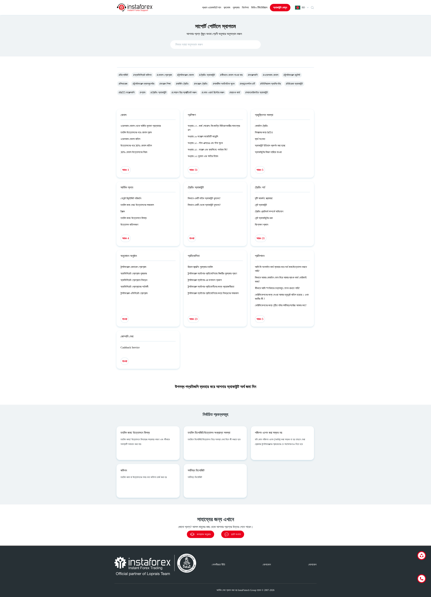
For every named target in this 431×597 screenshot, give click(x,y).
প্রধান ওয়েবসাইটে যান (211, 7)
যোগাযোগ (267, 564)
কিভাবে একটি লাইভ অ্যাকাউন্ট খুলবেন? (204, 198)
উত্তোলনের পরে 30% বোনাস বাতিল (136, 145)
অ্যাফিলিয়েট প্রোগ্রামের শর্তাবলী (134, 286)
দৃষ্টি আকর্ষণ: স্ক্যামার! (264, 198)
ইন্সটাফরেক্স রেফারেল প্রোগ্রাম (133, 266)
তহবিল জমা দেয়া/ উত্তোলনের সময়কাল (137, 204)
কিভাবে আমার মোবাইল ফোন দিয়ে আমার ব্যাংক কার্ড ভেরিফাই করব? (281, 279)
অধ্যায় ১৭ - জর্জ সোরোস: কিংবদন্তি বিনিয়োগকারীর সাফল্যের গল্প (214, 127)
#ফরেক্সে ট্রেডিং (201, 83)
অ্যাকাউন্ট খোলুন (280, 7)
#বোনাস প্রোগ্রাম (164, 74)
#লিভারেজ (123, 83)
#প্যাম (142, 92)
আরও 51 (193, 169)
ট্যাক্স (123, 211)
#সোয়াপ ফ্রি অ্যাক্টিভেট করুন (184, 92)
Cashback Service (130, 347)
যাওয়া (191, 238)
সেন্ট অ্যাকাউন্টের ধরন (264, 218)
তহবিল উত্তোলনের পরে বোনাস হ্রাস (136, 132)
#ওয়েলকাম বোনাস (270, 74)
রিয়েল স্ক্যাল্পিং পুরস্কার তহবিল (200, 266)
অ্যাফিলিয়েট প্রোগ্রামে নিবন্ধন (134, 280)
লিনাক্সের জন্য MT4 (264, 132)
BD (303, 7)
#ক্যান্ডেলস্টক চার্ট (247, 83)
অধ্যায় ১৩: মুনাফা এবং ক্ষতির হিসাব (203, 156)
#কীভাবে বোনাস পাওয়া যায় (231, 74)
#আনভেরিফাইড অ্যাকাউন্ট (256, 92)
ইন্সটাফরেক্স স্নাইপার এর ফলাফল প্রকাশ (205, 280)
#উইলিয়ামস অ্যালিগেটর (270, 83)
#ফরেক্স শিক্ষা (165, 83)
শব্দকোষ (227, 7)
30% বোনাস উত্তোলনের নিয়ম (134, 152)
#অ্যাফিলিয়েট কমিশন (142, 74)
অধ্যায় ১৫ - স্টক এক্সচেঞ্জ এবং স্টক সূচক (205, 143)
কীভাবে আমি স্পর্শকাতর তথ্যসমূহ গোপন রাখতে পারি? (277, 288)
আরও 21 (261, 238)
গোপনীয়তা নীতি (218, 564)
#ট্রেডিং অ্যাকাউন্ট (207, 74)
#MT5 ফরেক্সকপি (127, 92)
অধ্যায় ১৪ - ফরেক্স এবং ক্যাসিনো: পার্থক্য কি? (207, 149)
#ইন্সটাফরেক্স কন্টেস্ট (292, 74)
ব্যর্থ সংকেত (260, 139)
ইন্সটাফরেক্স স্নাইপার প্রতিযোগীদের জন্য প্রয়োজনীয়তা (211, 286)
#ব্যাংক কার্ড (234, 92)
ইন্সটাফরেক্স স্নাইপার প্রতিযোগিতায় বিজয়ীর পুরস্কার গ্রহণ (212, 273)
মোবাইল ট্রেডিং (261, 125)
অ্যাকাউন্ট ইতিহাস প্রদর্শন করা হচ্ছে (270, 145)
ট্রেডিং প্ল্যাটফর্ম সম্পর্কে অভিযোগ (269, 211)
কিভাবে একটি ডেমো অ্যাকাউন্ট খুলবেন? (204, 204)
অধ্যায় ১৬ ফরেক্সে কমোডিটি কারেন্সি (203, 136)
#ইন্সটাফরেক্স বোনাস (185, 74)
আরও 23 (193, 319)
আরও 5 (260, 169)
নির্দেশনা (245, 7)
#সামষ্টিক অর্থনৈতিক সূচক (224, 83)
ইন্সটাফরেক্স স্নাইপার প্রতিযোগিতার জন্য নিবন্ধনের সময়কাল (213, 293)
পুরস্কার (236, 7)
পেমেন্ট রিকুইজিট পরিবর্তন (131, 198)
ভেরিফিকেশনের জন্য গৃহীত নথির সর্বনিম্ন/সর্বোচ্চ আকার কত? (280, 305)
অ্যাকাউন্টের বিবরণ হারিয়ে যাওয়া (268, 152)
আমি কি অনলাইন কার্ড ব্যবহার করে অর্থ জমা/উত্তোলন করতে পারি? (281, 268)
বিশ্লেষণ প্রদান (261, 224)
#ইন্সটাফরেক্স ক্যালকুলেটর (143, 83)
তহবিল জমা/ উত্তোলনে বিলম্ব (133, 218)
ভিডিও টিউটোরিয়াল (259, 7)
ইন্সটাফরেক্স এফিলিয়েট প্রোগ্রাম (134, 293)
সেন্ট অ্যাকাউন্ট (261, 204)
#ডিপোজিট (123, 74)
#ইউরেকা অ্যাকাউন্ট (294, 83)
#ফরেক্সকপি (253, 74)
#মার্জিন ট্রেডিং (182, 83)
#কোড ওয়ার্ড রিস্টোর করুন (213, 92)
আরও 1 (125, 169)
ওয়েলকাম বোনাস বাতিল (130, 139)
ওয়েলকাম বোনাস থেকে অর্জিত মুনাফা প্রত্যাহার (141, 125)
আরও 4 (125, 238)
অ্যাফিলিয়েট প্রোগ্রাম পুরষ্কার (134, 273)
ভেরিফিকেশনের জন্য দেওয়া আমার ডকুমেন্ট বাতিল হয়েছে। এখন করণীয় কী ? (282, 296)
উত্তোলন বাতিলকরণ (129, 224)
